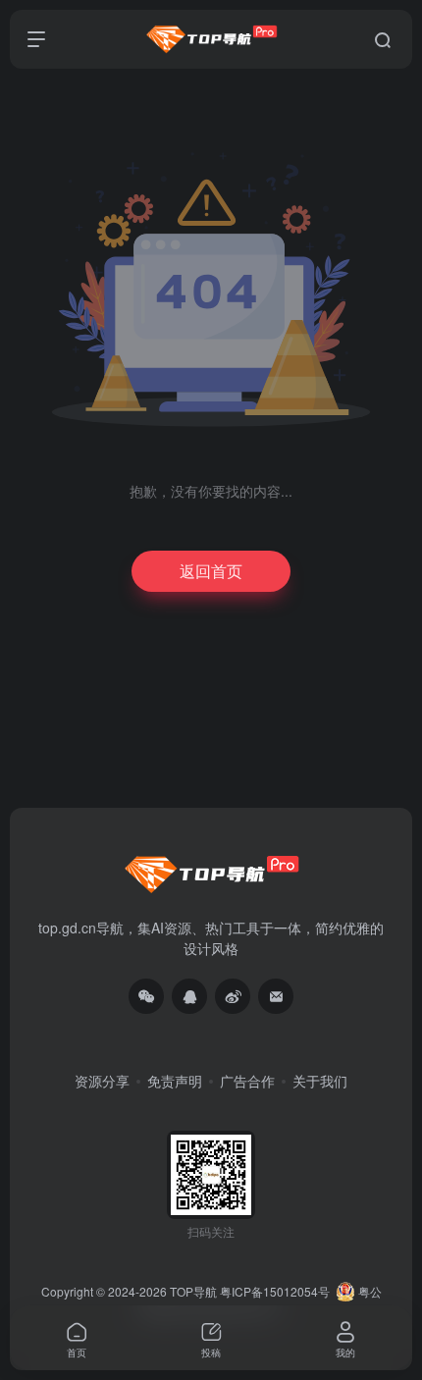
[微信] (146, 996)
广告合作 (247, 1080)
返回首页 (211, 570)
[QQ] (189, 996)
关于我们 (319, 1080)
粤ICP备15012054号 (275, 1291)
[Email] (275, 996)
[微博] (232, 996)
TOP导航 (193, 1291)
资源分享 (102, 1080)
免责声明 (174, 1080)
